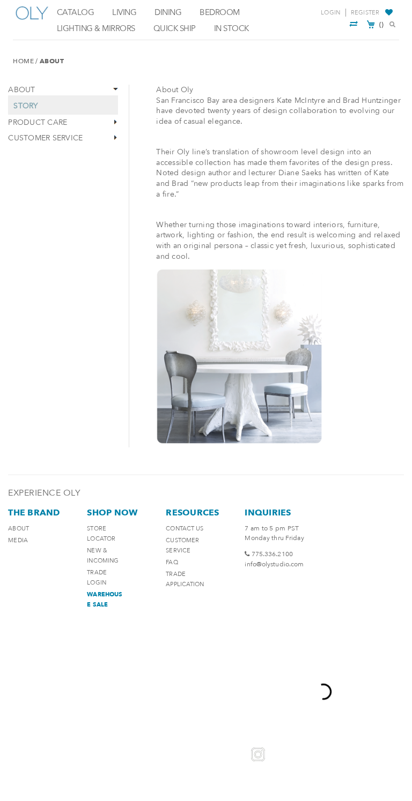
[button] (390, 13)
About (18, 529)
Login (330, 13)
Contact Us (184, 529)
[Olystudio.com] (32, 20)
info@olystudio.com (274, 564)
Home (23, 61)
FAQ (172, 562)
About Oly (174, 90)
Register (365, 13)
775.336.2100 (272, 554)
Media (18, 540)
